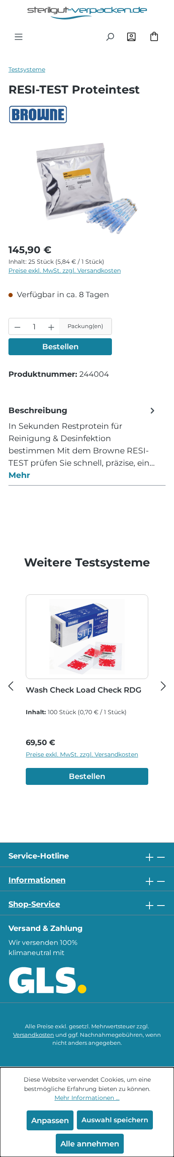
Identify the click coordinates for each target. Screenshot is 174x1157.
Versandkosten (33, 1035)
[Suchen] (110, 36)
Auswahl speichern (115, 1120)
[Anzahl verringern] (17, 326)
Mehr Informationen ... (87, 1098)
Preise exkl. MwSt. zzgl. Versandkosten (64, 270)
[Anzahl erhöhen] (51, 326)
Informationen (36, 880)
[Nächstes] (163, 685)
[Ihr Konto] (131, 36)
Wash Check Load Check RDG (83, 690)
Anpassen (50, 1120)
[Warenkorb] (154, 36)
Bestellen (60, 346)
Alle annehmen (89, 1143)
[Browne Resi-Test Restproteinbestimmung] (87, 188)
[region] (87, 188)
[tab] (82, 442)
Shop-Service (34, 904)
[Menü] (18, 36)
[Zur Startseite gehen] (87, 13)
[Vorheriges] (10, 685)
